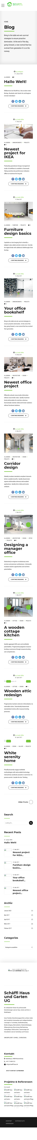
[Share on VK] (23, 101)
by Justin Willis (19, 119)
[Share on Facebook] (13, 101)
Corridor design (12, 465)
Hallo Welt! (15, 81)
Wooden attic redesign (17, 693)
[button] (8, 524)
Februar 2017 (8, 928)
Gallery (21, 746)
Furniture (15, 225)
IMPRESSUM (9, 1123)
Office (30, 538)
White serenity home (12, 756)
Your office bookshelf (15, 310)
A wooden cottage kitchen (14, 631)
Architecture (16, 375)
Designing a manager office (16, 548)
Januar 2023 (7, 910)
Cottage (14, 620)
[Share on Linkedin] (19, 101)
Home (6, 22)
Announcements (17, 142)
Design (24, 375)
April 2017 (7, 919)
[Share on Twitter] (16, 101)
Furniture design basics (17, 231)
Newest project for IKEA (14, 153)
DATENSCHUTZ (20, 1121)
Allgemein (7, 77)
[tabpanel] (18, 211)
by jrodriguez (19, 71)
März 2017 (7, 924)
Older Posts (23, 802)
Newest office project (18, 384)
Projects (26, 142)
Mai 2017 (6, 915)
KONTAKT (9, 1121)
